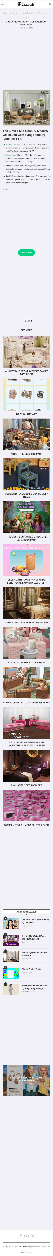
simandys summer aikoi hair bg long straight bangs (35, 987)
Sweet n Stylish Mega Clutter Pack (26, 825)
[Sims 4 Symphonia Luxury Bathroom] (11, 956)
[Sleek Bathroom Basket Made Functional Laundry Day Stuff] (26, 560)
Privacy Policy (45, 1246)
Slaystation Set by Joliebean (26, 662)
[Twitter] (26, 1236)
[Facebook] (20, 1236)
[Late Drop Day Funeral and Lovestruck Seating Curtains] (26, 723)
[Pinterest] (33, 1236)
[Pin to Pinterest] (29, 321)
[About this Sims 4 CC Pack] (26, 434)
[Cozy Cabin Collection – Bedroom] (26, 603)
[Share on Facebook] (23, 321)
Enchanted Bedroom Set (26, 785)
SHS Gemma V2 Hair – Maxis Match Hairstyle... (26, 1079)
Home (5, 13)
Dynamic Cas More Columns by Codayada (35, 921)
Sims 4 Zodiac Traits (31, 969)
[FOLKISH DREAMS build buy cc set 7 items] (26, 474)
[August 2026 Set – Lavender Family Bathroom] (26, 351)
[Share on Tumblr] (31, 321)
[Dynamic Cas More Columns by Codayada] (11, 923)
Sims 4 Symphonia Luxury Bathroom (34, 954)
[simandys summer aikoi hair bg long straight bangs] (11, 989)
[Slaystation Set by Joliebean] (26, 643)
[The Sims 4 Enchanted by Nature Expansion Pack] (26, 517)
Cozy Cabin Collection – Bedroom (26, 623)
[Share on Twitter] (26, 321)
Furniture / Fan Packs (26, 18)
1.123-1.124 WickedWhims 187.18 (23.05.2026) (34, 937)
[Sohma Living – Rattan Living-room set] (26, 683)
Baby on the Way (26, 414)
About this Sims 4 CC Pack (26, 454)
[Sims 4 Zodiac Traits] (11, 973)
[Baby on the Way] (26, 394)
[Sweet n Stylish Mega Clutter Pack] (26, 805)
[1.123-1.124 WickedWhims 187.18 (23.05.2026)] (11, 940)
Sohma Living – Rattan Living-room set (26, 702)
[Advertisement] (26, 59)
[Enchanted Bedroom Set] (26, 765)
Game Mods (11, 155)
